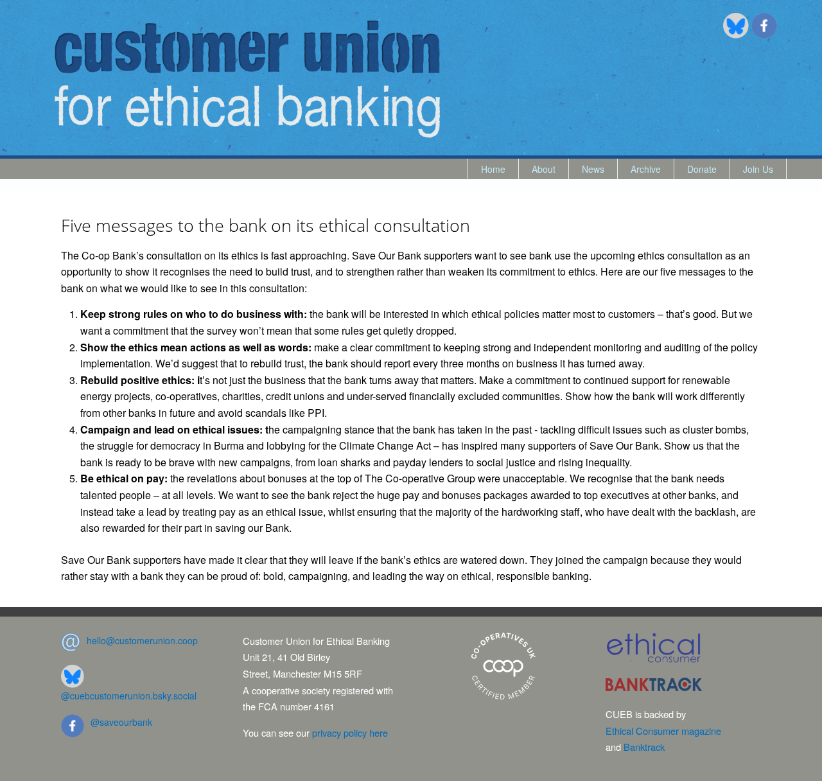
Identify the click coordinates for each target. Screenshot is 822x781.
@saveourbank (121, 721)
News (593, 168)
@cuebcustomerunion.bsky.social (129, 695)
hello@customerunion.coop (142, 640)
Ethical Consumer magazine (663, 730)
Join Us (758, 168)
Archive (646, 168)
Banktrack (644, 746)
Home (493, 168)
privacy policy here (350, 732)
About (543, 168)
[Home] (247, 79)
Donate (702, 168)
